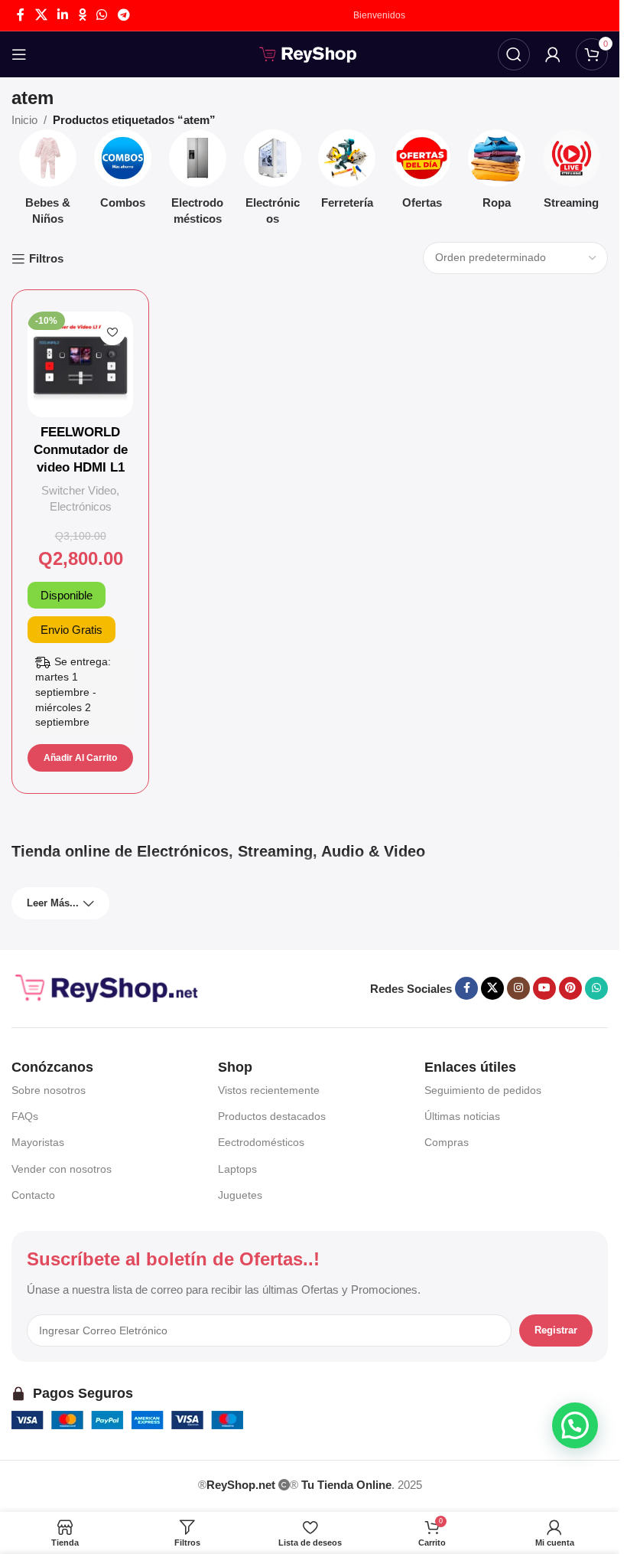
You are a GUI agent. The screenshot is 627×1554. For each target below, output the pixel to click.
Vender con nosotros (61, 1169)
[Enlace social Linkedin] (62, 15)
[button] (80, 758)
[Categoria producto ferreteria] (347, 173)
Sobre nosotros (48, 1090)
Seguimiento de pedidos (482, 1090)
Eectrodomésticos (261, 1142)
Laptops (237, 1169)
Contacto (33, 1195)
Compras (446, 1142)
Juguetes (240, 1195)
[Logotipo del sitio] (309, 53)
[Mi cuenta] (553, 54)
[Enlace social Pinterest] (570, 988)
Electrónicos (81, 506)
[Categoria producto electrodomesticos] (198, 181)
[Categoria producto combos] (123, 173)
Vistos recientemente (269, 1090)
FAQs (24, 1116)
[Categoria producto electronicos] (272, 181)
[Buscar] (514, 54)
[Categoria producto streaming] (571, 173)
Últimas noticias (462, 1116)
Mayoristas (37, 1142)
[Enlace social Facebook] (20, 15)
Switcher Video (78, 490)
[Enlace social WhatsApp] (102, 15)
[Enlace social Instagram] (518, 988)
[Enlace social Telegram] (123, 15)
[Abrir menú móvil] (19, 54)
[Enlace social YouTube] (544, 988)
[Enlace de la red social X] (41, 15)
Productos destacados (272, 1116)
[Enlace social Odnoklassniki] (82, 15)
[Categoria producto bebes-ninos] (48, 181)
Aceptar (563, 1526)
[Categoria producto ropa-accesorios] (497, 173)
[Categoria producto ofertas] (422, 173)
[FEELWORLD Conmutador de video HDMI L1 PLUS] (80, 364)
